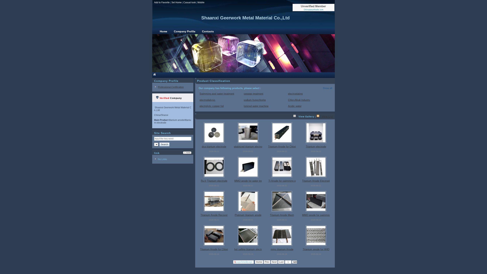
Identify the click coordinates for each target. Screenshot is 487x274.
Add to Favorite (162, 2)
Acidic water (295, 106)
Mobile (201, 2)
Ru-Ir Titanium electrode (214, 180)
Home (259, 262)
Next (274, 262)
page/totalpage (243, 262)
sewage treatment (253, 93)
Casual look (189, 2)
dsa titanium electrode (214, 146)
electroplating (295, 93)
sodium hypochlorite (255, 100)
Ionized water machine (256, 106)
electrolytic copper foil (212, 106)
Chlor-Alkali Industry (299, 100)
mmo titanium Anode (282, 249)
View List (326, 116)
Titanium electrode (316, 146)
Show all (327, 88)
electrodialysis (207, 100)
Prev (267, 262)
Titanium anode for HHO (316, 249)
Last (281, 262)
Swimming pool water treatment (217, 93)
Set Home (176, 2)
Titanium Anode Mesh (282, 215)
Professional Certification (171, 87)
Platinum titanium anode (248, 215)
